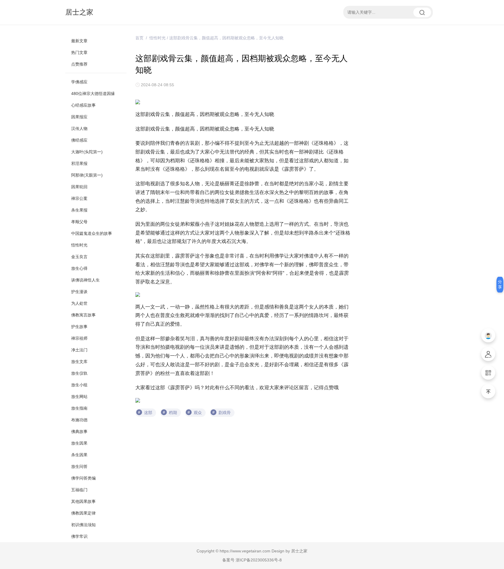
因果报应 (79, 116)
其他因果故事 (83, 501)
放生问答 (79, 466)
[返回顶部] (488, 391)
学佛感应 (79, 82)
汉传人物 (79, 128)
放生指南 (79, 408)
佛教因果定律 (83, 513)
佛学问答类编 (83, 478)
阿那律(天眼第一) (87, 175)
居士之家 (79, 12)
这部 (148, 412)
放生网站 (79, 396)
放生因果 (79, 443)
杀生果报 (79, 210)
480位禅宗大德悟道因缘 (93, 93)
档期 (173, 412)
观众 (198, 412)
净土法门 (79, 350)
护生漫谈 (79, 291)
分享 (500, 284)
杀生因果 (79, 454)
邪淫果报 (79, 163)
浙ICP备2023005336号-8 (259, 560)
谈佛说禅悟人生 (85, 280)
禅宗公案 (79, 198)
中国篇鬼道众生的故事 (91, 233)
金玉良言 (79, 256)
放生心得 (79, 268)
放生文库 (79, 361)
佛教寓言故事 (83, 315)
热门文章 (79, 52)
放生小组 (79, 385)
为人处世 (79, 303)
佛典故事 (79, 431)
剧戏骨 (224, 412)
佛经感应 (79, 140)
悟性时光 (79, 245)
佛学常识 (79, 536)
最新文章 (79, 40)
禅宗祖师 (79, 338)
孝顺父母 (79, 221)
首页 (139, 38)
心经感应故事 (83, 105)
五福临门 (79, 489)
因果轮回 (79, 186)
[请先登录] (488, 335)
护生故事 (79, 326)
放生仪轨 (79, 373)
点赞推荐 (79, 64)
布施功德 (79, 419)
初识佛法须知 (83, 524)
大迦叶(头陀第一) (87, 151)
